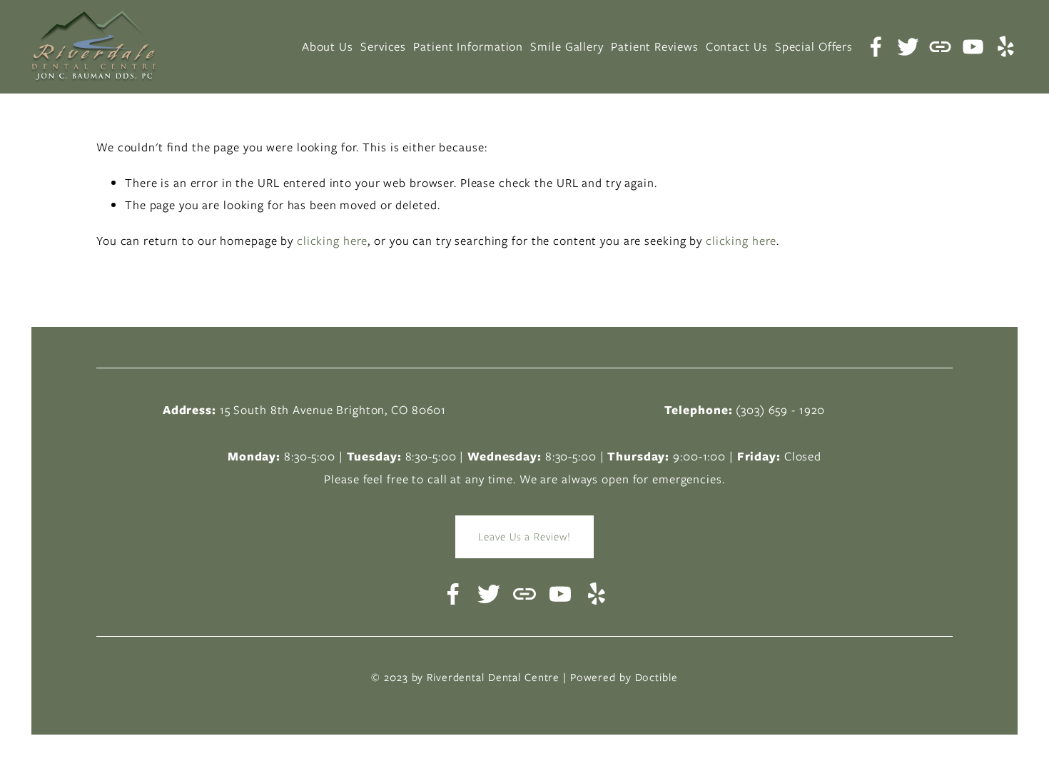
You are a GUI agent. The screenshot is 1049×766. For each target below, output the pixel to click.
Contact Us (737, 46)
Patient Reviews (654, 46)
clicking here (332, 240)
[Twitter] (908, 46)
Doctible (656, 677)
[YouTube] (973, 46)
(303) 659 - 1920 (780, 409)
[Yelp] (1005, 46)
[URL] (940, 46)
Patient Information (468, 46)
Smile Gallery (566, 46)
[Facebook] (875, 46)
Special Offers (814, 46)
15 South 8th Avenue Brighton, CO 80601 (333, 409)
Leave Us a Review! (524, 537)
